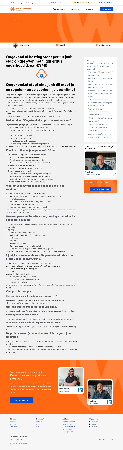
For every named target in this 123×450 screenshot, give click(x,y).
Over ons (89, 9)
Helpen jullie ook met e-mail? (99, 124)
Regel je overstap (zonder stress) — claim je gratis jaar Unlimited (100, 135)
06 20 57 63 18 (64, 391)
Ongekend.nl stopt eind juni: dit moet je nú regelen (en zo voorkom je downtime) (100, 66)
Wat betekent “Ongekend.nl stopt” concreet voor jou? (100, 73)
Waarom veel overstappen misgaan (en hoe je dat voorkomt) (100, 85)
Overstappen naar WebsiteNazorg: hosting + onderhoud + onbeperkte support (100, 93)
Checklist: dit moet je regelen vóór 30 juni (100, 79)
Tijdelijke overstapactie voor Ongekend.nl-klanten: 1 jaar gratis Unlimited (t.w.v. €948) (100, 103)
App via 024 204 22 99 (92, 174)
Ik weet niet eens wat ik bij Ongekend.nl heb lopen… (98, 129)
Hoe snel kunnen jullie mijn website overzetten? (98, 113)
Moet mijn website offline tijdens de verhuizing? (100, 119)
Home (11, 21)
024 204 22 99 (93, 403)
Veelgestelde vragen (95, 109)
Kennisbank (18, 21)
